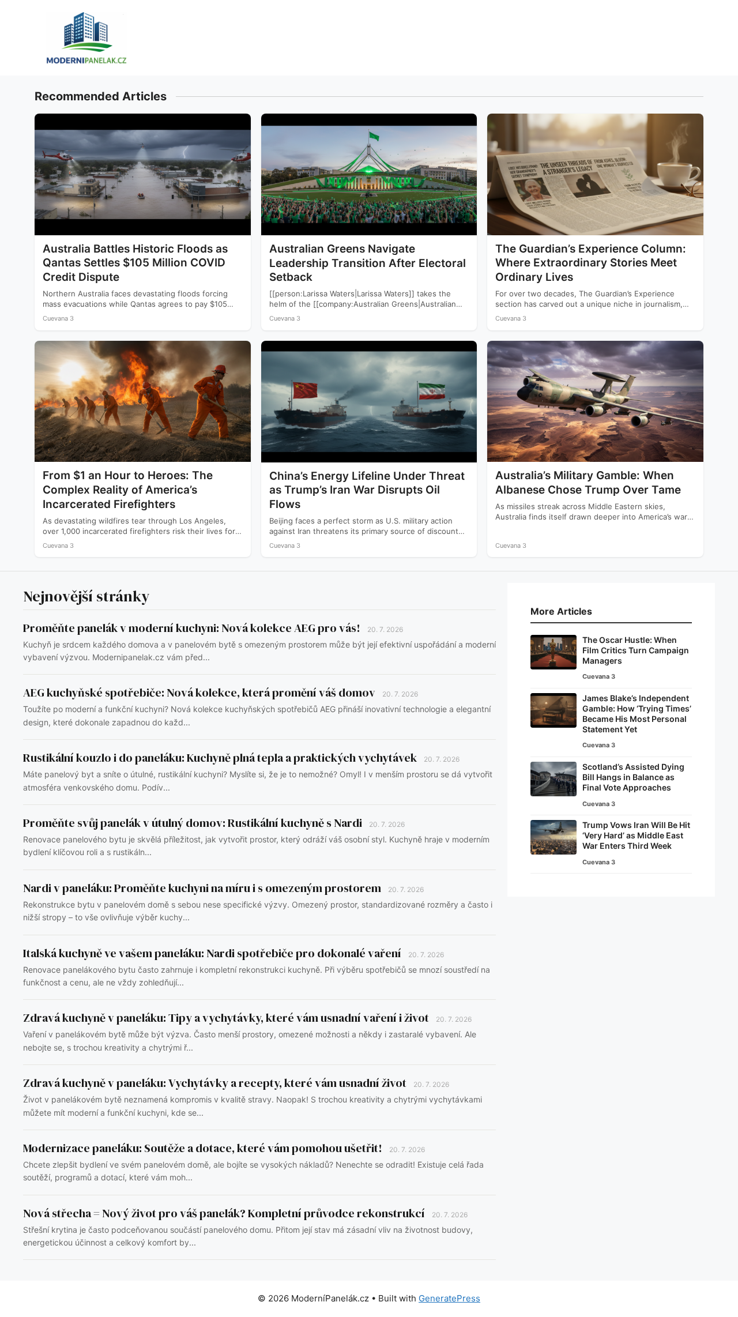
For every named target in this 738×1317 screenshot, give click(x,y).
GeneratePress (449, 1298)
